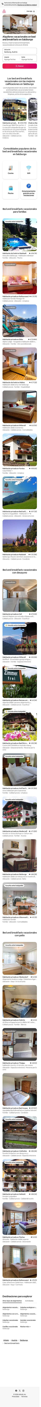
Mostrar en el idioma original (27, 5)
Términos (24, 1397)
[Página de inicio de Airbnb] (4, 11)
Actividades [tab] (29, 1301)
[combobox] (19, 52)
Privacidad (15, 1397)
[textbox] (11, 59)
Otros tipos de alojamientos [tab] (12, 1301)
